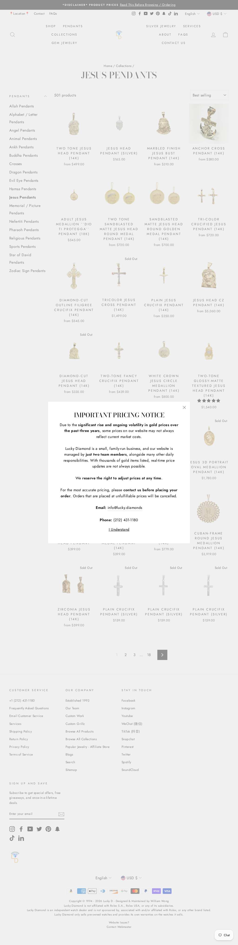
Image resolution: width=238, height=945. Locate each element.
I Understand (119, 529)
